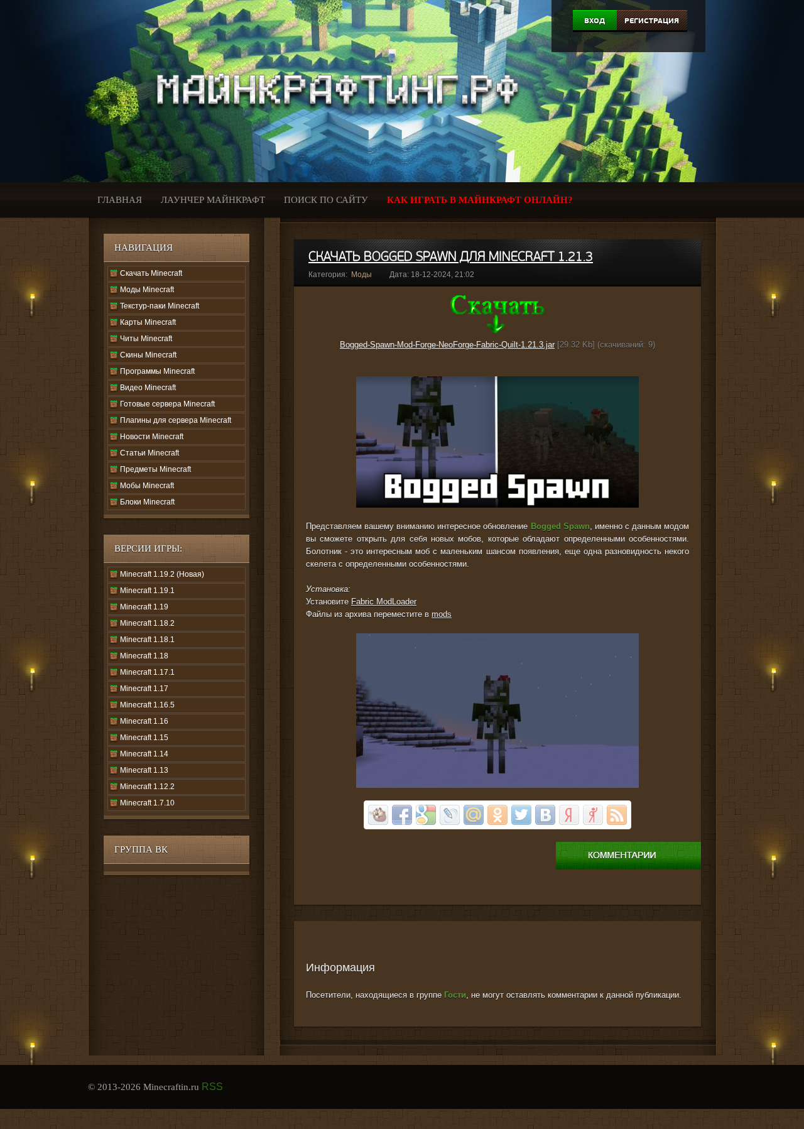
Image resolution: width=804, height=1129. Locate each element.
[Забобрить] (378, 815)
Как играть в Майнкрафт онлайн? (480, 200)
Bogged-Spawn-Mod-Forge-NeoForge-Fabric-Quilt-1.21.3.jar (447, 344)
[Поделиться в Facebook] (402, 815)
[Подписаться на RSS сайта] (617, 815)
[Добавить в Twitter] (521, 815)
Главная (119, 200)
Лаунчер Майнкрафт (213, 200)
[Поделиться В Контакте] (545, 815)
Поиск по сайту (326, 200)
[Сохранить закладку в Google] (426, 815)
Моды (361, 274)
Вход (594, 21)
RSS (212, 1086)
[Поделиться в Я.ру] (593, 815)
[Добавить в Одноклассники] (497, 815)
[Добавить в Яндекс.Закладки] (569, 815)
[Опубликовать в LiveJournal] (450, 815)
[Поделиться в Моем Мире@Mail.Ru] (474, 815)
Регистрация (651, 21)
